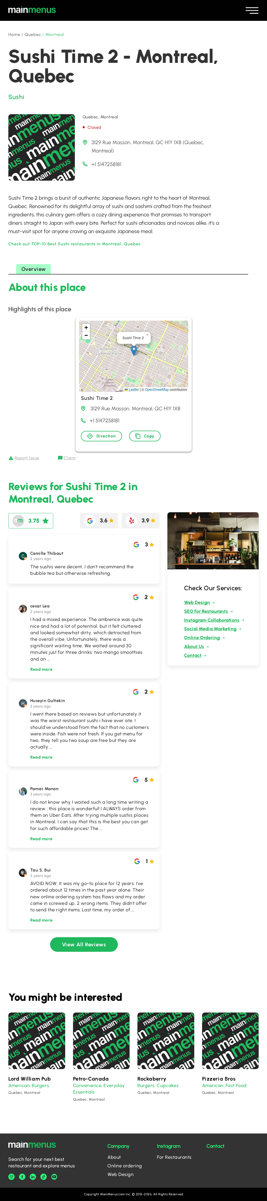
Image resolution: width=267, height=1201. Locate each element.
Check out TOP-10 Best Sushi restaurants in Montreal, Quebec (74, 243)
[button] (134, 350)
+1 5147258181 (106, 164)
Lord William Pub (29, 1079)
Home (14, 34)
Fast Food (236, 1085)
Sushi (16, 97)
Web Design (197, 602)
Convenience (87, 1085)
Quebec (33, 34)
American (19, 1085)
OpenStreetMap (157, 389)
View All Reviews (84, 944)
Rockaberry (151, 1079)
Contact (193, 655)
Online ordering (124, 1166)
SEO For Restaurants (206, 611)
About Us (194, 646)
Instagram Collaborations (211, 620)
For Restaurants (174, 1157)
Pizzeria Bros (219, 1079)
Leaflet (133, 389)
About (114, 1157)
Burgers (40, 1085)
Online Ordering (202, 638)
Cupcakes (168, 1085)
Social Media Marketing (210, 629)
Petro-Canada (91, 1079)
